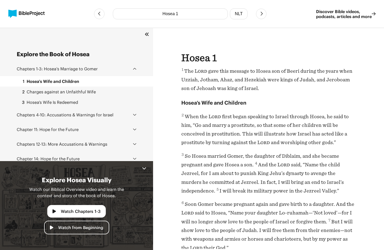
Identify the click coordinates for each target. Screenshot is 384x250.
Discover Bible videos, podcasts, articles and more (344, 14)
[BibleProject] (26, 14)
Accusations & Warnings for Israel (65, 114)
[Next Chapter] (261, 14)
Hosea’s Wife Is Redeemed (50, 102)
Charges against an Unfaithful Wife (59, 91)
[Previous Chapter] (99, 14)
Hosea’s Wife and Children (51, 81)
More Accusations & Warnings (62, 143)
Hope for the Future (48, 129)
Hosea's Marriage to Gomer (57, 68)
